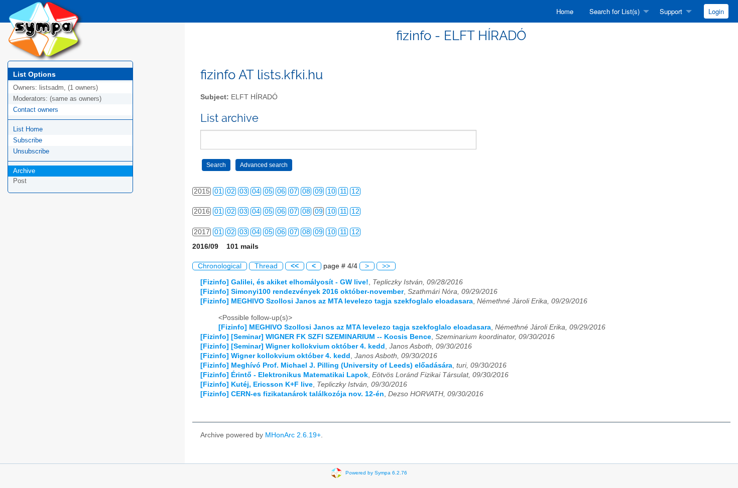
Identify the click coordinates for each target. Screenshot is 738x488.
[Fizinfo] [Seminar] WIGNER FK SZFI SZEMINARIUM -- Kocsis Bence (315, 337)
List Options (34, 74)
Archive (24, 171)
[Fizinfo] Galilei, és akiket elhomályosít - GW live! (284, 282)
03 (243, 191)
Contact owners (35, 109)
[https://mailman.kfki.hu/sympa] (45, 30)
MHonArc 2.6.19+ (293, 435)
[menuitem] (564, 11)
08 (306, 191)
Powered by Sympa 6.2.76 (376, 472)
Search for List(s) (614, 11)
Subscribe (27, 140)
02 (231, 191)
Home (564, 11)
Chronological (219, 266)
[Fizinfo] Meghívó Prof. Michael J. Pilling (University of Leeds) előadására (326, 365)
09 (319, 191)
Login (716, 11)
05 (269, 191)
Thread (266, 266)
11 (343, 191)
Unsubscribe (31, 151)
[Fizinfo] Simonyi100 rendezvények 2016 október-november (302, 291)
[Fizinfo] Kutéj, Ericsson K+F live (256, 384)
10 (331, 191)
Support (671, 11)
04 (256, 191)
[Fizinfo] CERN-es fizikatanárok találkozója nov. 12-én (292, 394)
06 (281, 191)
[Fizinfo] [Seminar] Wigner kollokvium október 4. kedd (292, 346)
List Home (28, 129)
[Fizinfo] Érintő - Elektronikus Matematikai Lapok (284, 375)
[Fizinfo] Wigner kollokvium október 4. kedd (275, 356)
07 (294, 191)
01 (218, 191)
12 (355, 191)
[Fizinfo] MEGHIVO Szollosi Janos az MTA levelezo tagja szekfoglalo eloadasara (336, 301)
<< (295, 266)
